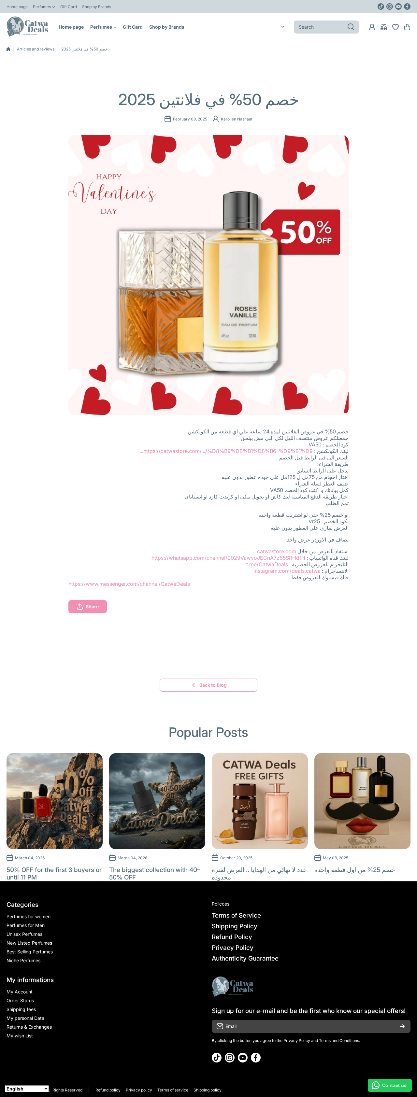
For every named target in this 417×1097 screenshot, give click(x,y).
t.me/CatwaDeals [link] (267, 564)
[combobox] (326, 27)
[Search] (351, 27)
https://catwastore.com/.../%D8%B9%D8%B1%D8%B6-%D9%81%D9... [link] (226, 451)
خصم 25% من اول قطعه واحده (354, 870)
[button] (407, 27)
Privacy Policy (296, 1040)
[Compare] (384, 27)
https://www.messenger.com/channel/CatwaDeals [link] (129, 584)
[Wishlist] (395, 27)
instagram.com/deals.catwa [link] (287, 571)
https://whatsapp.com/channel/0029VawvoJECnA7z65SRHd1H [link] (228, 558)
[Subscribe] (402, 1026)
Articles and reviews (35, 49)
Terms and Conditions (339, 1040)
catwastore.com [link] (276, 551)
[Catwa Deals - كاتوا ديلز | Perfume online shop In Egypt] (28, 26)
